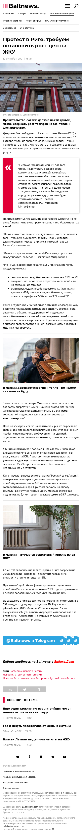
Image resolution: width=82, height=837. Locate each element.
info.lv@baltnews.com (13, 826)
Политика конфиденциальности (18, 771)
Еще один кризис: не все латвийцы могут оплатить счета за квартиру (37, 710)
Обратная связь (11, 788)
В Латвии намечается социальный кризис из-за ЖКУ (39, 556)
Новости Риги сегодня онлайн (21, 678)
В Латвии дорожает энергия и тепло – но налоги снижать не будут (39, 389)
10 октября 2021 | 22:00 (17, 731)
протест (44, 678)
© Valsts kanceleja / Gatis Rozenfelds (21, 114)
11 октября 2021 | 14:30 (17, 718)
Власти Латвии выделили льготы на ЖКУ (36, 739)
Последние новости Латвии (26, 671)
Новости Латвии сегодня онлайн (22, 674)
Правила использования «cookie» (19, 776)
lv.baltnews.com (30, 807)
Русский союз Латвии (62, 678)
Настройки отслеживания (15, 782)
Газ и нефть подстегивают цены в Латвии (37, 726)
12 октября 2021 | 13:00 (17, 745)
